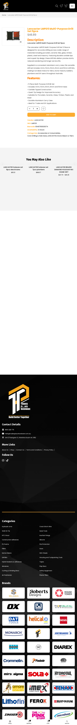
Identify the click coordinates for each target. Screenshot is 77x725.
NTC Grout (5, 535)
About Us (5, 450)
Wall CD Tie (6, 531)
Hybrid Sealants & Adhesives (12, 562)
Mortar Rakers (7, 553)
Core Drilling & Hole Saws (37, 136)
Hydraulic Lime (7, 527)
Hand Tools (43, 531)
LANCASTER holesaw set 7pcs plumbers (38, 168)
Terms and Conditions (34, 450)
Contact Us (20, 450)
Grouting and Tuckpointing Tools (51, 557)
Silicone (42, 540)
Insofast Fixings (45, 535)
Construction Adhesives (10, 540)
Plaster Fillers (44, 575)
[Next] (74, 164)
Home (4, 15)
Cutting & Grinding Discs (10, 571)
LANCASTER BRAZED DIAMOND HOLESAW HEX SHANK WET (63, 169)
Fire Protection (45, 544)
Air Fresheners (7, 575)
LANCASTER (38, 120)
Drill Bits (4, 557)
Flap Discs (43, 566)
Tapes (42, 562)
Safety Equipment (46, 571)
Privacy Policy (48, 450)
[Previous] (2, 164)
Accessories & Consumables (49, 133)
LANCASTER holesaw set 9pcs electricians (13, 168)
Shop (12, 450)
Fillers (4, 549)
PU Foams (5, 544)
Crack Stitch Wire (46, 527)
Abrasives (5, 566)
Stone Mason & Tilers (65, 136)
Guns (41, 549)
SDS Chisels (43, 553)
